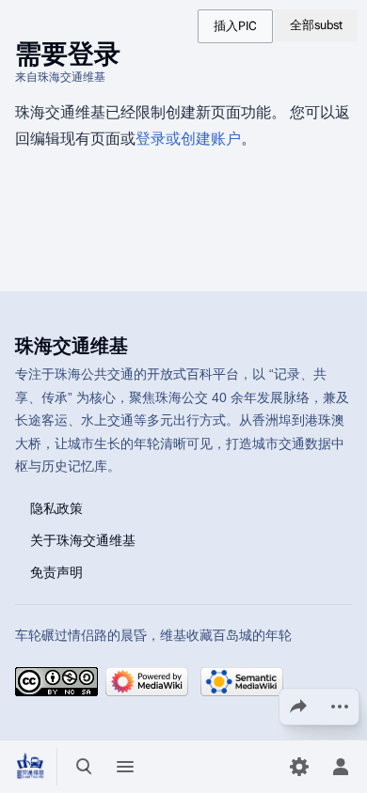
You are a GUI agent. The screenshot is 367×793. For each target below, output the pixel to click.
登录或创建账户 (188, 139)
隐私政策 (56, 507)
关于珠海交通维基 (83, 539)
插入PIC (235, 26)
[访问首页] (30, 766)
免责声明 (56, 571)
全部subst (316, 25)
